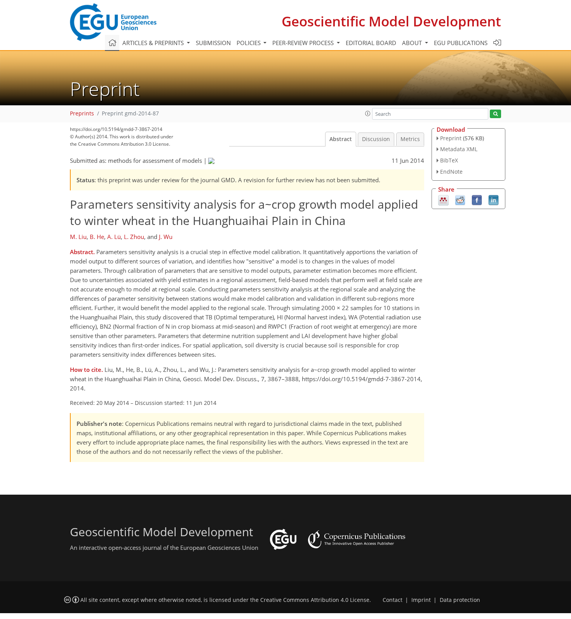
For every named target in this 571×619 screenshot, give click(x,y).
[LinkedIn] (493, 199)
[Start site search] (495, 114)
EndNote (451, 171)
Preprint (450, 138)
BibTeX (449, 160)
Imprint (421, 599)
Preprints (82, 113)
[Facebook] (477, 199)
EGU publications (460, 43)
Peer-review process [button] (303, 43)
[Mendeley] (443, 199)
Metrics (410, 139)
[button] (368, 113)
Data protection (460, 599)
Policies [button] (249, 43)
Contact (392, 599)
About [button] (412, 43)
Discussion (376, 139)
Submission (213, 43)
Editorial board (371, 43)
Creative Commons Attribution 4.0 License (314, 599)
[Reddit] (460, 199)
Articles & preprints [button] (153, 43)
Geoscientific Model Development (391, 21)
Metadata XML (458, 149)
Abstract (340, 139)
